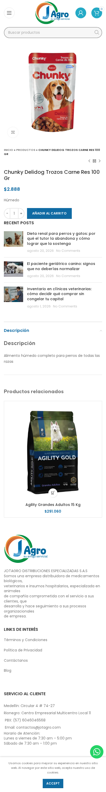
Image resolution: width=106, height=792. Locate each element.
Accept (53, 783)
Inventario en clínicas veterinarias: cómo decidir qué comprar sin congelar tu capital (59, 294)
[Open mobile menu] (9, 13)
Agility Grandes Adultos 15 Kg (53, 504)
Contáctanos (16, 660)
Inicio (8, 150)
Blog (7, 670)
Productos (25, 150)
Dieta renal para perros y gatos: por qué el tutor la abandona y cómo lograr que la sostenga (61, 238)
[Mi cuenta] (81, 13)
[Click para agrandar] (13, 132)
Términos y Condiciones (25, 639)
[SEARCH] (96, 32)
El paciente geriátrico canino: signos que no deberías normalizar (61, 266)
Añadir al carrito (49, 213)
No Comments (68, 250)
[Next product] (99, 161)
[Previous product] (89, 161)
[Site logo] (52, 12)
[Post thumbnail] (13, 242)
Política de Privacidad (23, 650)
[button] (52, 492)
